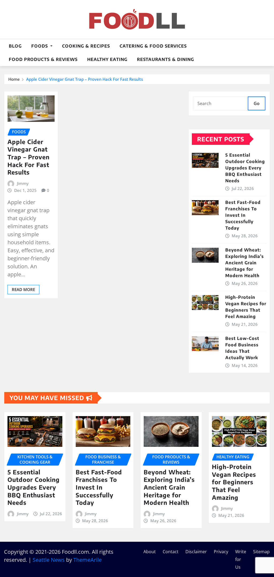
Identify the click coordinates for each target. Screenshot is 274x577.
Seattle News (49, 559)
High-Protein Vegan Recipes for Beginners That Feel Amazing (234, 482)
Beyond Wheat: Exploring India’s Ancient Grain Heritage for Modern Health (244, 262)
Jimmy (23, 183)
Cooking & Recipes (86, 46)
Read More (23, 289)
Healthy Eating (107, 59)
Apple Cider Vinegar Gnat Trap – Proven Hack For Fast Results (84, 79)
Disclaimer (196, 552)
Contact (170, 552)
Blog (15, 46)
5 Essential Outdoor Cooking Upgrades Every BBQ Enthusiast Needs (245, 167)
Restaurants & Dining (165, 59)
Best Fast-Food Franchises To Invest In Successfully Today (243, 215)
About (149, 552)
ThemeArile (87, 559)
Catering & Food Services (153, 46)
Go (257, 103)
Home (14, 79)
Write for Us (240, 559)
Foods (40, 46)
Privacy (221, 552)
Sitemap (261, 552)
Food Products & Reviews (43, 59)
